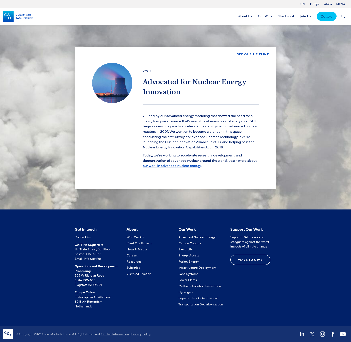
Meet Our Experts (139, 243)
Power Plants (187, 280)
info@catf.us (92, 259)
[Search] (343, 16)
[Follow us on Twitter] (312, 334)
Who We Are (136, 237)
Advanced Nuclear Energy (197, 237)
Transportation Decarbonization (200, 304)
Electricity (185, 249)
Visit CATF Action (139, 274)
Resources (134, 262)
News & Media (137, 249)
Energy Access (188, 255)
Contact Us (82, 237)
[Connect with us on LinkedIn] (302, 334)
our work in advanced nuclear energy (172, 165)
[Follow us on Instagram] (322, 334)
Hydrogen (185, 292)
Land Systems (188, 274)
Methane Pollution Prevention (199, 286)
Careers (132, 255)
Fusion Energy (188, 262)
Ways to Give (250, 260)
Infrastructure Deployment (197, 268)
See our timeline (253, 54)
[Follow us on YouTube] (343, 334)
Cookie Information (115, 334)
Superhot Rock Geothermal (198, 298)
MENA (340, 4)
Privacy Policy (141, 334)
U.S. (303, 4)
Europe (315, 4)
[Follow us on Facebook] (333, 334)
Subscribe (133, 268)
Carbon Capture (189, 243)
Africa (328, 4)
